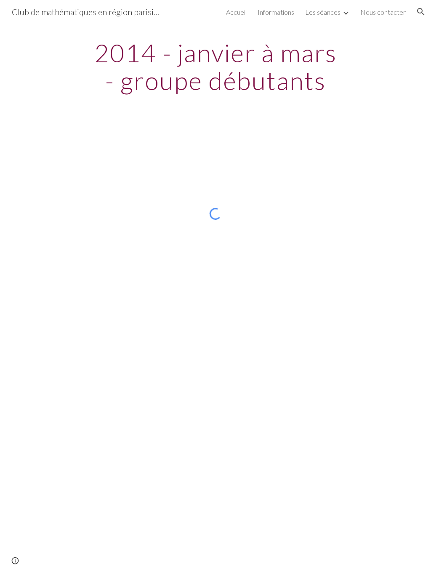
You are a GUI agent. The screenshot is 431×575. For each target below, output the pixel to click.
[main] (215, 66)
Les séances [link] (323, 12)
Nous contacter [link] (383, 12)
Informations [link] (276, 12)
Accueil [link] (236, 12)
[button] (421, 12)
